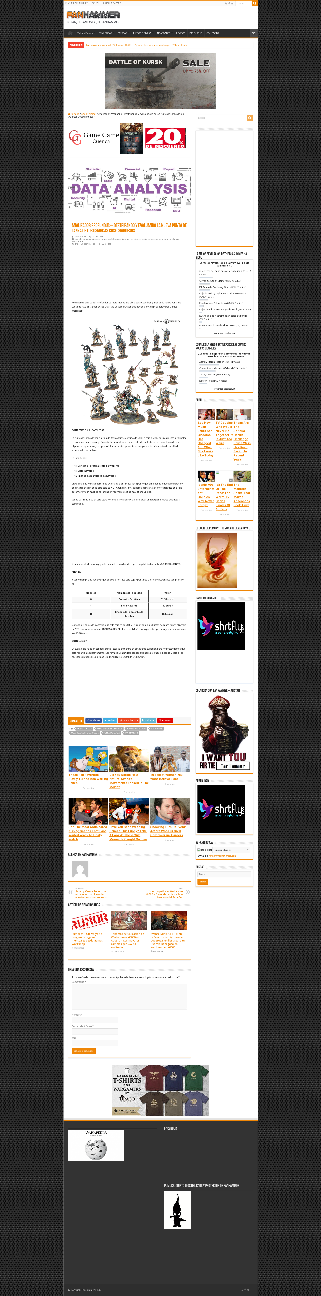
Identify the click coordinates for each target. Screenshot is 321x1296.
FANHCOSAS (105, 33)
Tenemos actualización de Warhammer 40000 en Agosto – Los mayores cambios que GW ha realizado (127, 940)
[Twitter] (232, 3)
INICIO (70, 33)
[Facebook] (229, 3)
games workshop (108, 239)
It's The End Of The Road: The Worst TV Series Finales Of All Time (224, 497)
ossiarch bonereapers (152, 239)
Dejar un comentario (85, 244)
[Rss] (225, 3)
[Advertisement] (129, 274)
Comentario (79, 981)
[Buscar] (255, 3)
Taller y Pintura (85, 33)
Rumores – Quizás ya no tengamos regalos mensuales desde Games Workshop (87, 939)
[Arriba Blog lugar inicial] (160, 80)
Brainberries (88, 788)
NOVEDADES (163, 33)
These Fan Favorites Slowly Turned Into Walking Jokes (88, 779)
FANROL (96, 3)
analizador (94, 239)
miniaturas (123, 239)
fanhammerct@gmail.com (222, 855)
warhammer (77, 241)
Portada (74, 114)
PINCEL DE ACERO (112, 3)
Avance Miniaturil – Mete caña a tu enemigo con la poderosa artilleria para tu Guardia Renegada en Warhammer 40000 (145, 45)
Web (74, 1037)
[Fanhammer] (93, 16)
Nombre (77, 1014)
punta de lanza (171, 239)
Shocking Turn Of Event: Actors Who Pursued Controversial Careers (168, 831)
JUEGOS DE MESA (142, 33)
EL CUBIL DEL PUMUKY (76, 3)
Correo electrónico (83, 1026)
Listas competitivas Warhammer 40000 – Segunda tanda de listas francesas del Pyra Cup (164, 893)
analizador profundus (109, 729)
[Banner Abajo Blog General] (160, 1090)
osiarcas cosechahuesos (85, 733)
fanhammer (80, 236)
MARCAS (122, 33)
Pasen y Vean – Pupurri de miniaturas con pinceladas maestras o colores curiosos (90, 893)
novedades (135, 239)
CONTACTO (212, 33)
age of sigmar (88, 114)
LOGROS (180, 33)
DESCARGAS (195, 33)
